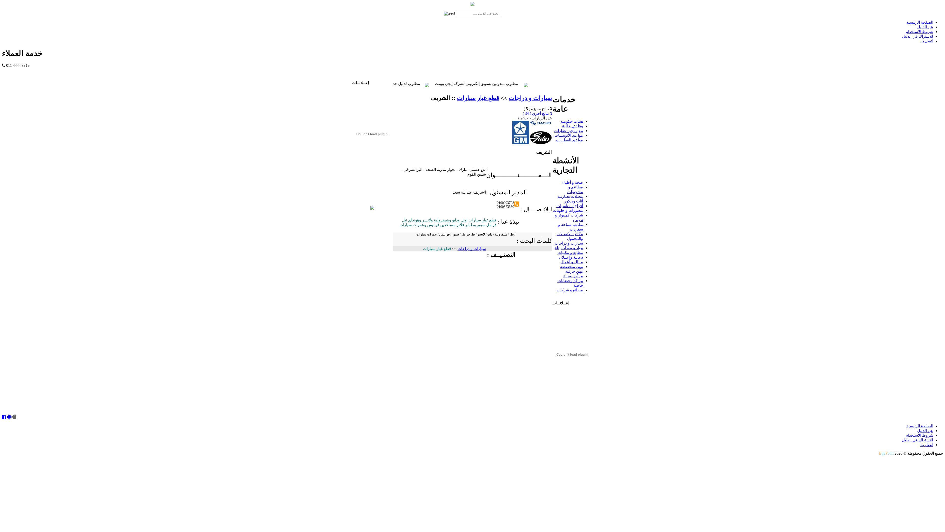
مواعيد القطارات (569, 140)
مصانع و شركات (570, 290)
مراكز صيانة (573, 276)
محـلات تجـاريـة (570, 196)
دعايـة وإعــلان (571, 257)
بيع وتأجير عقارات (568, 131)
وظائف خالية (572, 126)
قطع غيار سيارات (478, 98)
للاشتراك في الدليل (917, 36)
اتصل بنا (926, 41)
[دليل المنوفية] (372, 208)
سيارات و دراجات (530, 98)
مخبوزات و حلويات (568, 210)
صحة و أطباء (572, 182)
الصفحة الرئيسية (919, 22)
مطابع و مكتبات (570, 252)
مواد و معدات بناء (569, 248)
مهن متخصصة (571, 267)
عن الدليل (925, 27)
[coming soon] (14, 417)
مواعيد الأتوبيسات (568, 135)
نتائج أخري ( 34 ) (536, 113)
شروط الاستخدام (919, 32)
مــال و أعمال (571, 262)
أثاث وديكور (573, 201)
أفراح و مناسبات (569, 206)
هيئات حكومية (571, 121)
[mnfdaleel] (4, 417)
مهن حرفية (574, 271)
